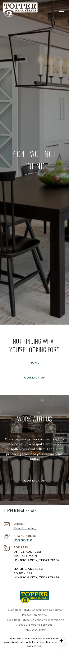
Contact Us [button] (34, 377)
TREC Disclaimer (34, 629)
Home (34, 362)
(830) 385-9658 (22, 540)
